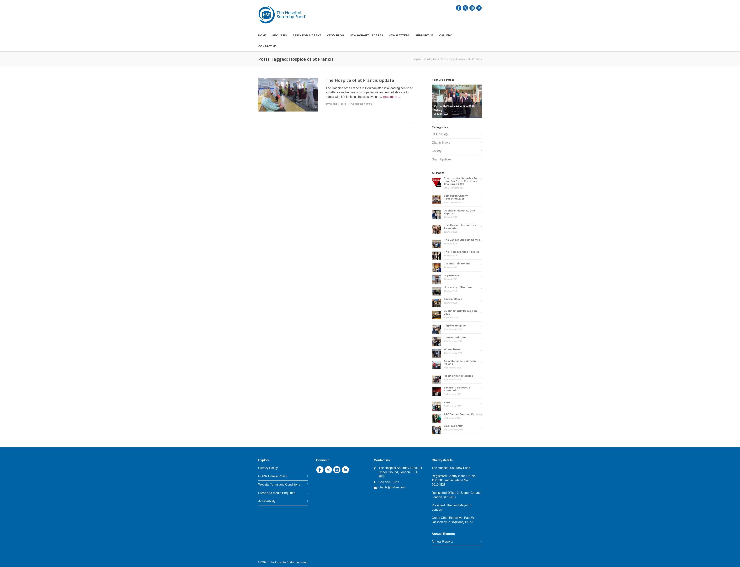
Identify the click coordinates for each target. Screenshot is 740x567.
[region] (457, 101)
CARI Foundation (455, 337)
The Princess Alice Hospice (461, 251)
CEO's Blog (440, 134)
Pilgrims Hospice (455, 325)
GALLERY (445, 35)
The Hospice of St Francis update (360, 80)
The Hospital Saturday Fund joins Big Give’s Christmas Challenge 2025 (462, 181)
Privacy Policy (268, 468)
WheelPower (452, 349)
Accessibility (266, 501)
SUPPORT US (424, 35)
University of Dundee (458, 287)
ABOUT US (279, 35)
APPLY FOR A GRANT (307, 35)
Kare (447, 402)
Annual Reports (442, 541)
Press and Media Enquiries (276, 493)
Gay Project (451, 275)
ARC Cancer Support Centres (463, 414)
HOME (262, 35)
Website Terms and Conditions (279, 484)
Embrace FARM (453, 425)
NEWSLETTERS (399, 35)
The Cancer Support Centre (462, 239)
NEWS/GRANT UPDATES (366, 35)
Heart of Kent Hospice (458, 375)
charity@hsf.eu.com (391, 487)
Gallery (436, 151)
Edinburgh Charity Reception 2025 (456, 197)
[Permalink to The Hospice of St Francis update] (288, 95)
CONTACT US (267, 46)
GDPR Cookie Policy (272, 476)
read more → (392, 96)
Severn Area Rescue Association (457, 389)
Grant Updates (361, 104)
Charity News (441, 142)
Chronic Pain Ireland (457, 263)
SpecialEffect (453, 299)
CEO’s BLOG (335, 35)
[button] (457, 110)
